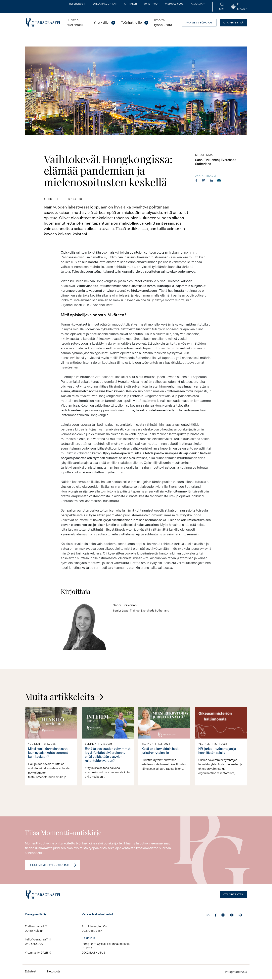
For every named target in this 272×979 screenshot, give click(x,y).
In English (242, 6)
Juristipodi (151, 4)
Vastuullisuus (173, 4)
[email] (219, 180)
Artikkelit (130, 4)
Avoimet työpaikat (199, 22)
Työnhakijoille (131, 22)
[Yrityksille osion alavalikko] (113, 23)
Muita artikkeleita (60, 696)
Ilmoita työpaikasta (163, 22)
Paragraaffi (198, 4)
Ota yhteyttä (233, 22)
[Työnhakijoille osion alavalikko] (146, 23)
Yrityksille (101, 22)
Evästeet (30, 971)
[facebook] (196, 180)
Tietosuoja (53, 971)
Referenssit (77, 4)
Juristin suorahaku (75, 22)
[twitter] (203, 180)
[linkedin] (211, 180)
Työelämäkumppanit (104, 4)
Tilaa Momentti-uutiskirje (49, 865)
